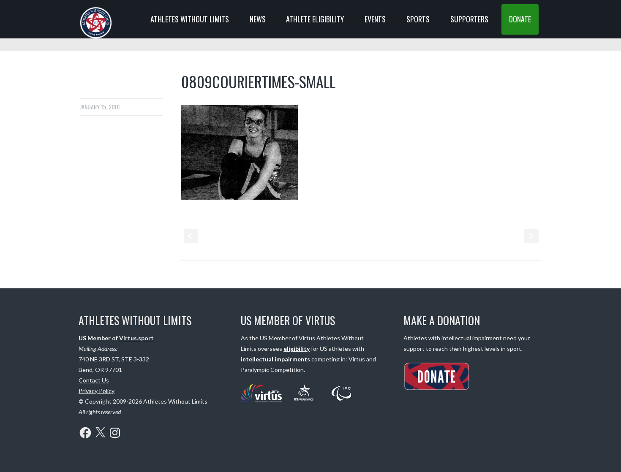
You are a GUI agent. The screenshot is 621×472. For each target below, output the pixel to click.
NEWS (258, 19)
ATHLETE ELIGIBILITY (315, 19)
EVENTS (375, 19)
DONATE (520, 19)
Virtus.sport (136, 338)
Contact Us (94, 380)
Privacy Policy (96, 390)
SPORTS (418, 19)
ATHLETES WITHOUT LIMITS (189, 19)
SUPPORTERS (469, 19)
